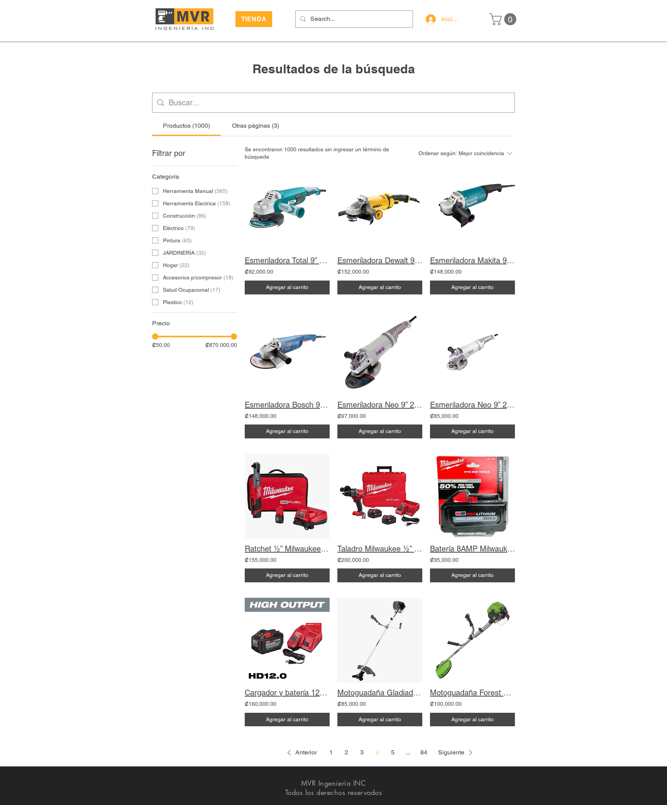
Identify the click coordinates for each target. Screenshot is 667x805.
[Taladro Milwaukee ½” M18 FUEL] (379, 496)
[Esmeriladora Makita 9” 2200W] (472, 208)
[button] (504, 19)
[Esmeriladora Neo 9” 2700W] (472, 352)
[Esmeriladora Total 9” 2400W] (287, 208)
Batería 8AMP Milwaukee (472, 548)
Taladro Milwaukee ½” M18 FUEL (379, 548)
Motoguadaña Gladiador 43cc (379, 692)
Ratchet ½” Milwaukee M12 (287, 548)
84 (423, 752)
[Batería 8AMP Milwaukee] (472, 496)
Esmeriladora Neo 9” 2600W (379, 404)
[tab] (186, 126)
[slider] (155, 336)
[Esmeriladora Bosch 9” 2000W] (287, 352)
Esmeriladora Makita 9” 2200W (472, 260)
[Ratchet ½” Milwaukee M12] (287, 496)
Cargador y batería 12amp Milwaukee (287, 692)
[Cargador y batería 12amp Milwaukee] (287, 640)
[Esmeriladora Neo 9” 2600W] (379, 352)
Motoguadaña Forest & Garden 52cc (472, 692)
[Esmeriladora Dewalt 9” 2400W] (379, 208)
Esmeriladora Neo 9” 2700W (472, 404)
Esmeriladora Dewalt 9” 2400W (379, 260)
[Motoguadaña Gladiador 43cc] (379, 640)
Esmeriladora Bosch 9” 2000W (287, 404)
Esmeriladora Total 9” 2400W (287, 260)
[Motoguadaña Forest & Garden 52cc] (472, 640)
